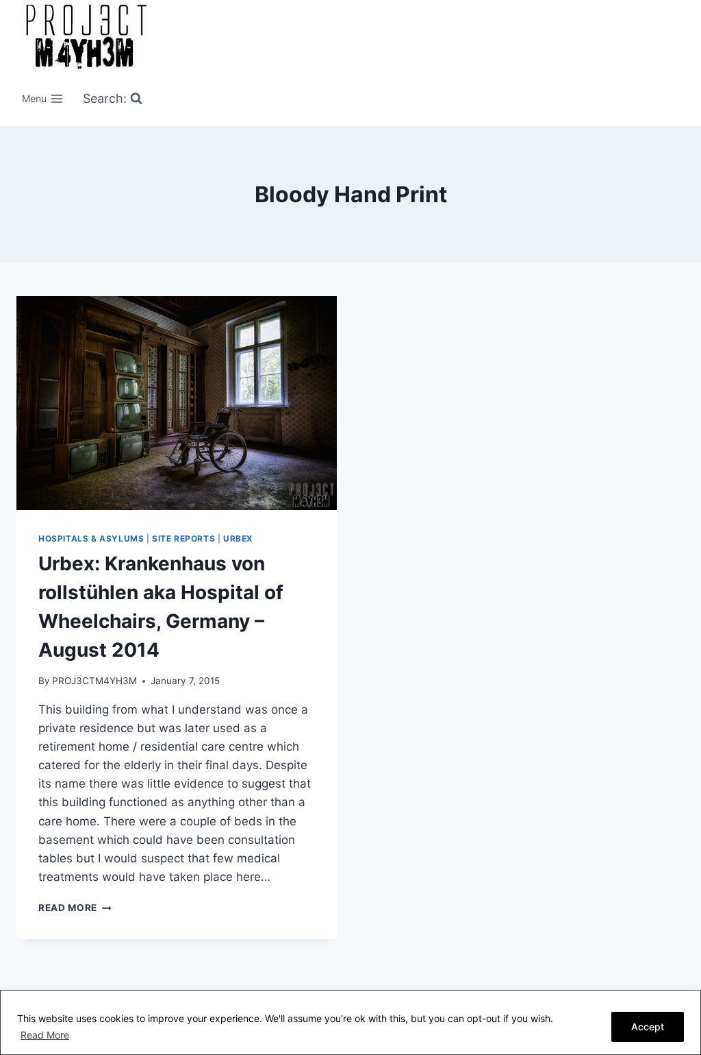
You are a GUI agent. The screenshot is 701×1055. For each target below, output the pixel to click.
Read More (45, 1035)
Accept (647, 1026)
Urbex (238, 538)
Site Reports (183, 538)
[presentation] (176, 403)
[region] (350, 1022)
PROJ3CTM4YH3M (94, 680)
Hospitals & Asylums (91, 538)
